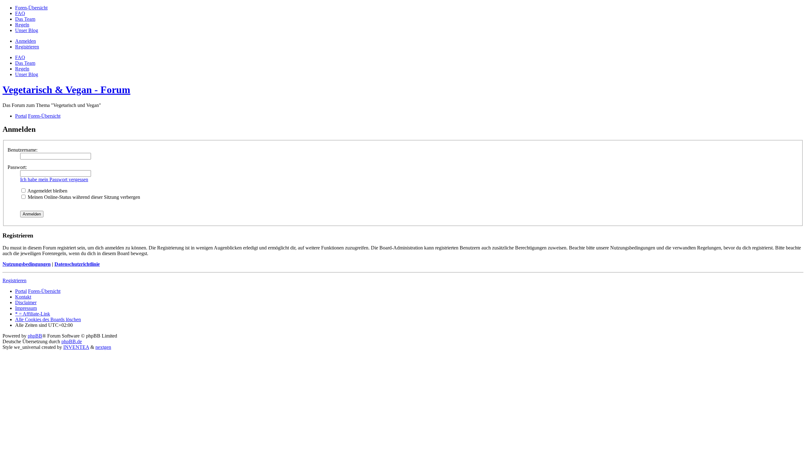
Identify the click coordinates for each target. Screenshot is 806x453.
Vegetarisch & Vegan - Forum (66, 89)
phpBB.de (71, 341)
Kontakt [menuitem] (23, 296)
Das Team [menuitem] (25, 63)
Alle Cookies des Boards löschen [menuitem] (48, 319)
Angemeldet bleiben (46, 190)
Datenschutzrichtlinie (77, 264)
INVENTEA (76, 347)
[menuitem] (31, 7)
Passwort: (17, 167)
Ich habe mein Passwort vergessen (54, 179)
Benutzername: (22, 150)
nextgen (103, 347)
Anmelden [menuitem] (25, 41)
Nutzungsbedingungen (27, 264)
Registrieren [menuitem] (27, 46)
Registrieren (14, 280)
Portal (21, 116)
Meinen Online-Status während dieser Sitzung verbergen (83, 197)
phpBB (35, 335)
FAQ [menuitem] (20, 57)
